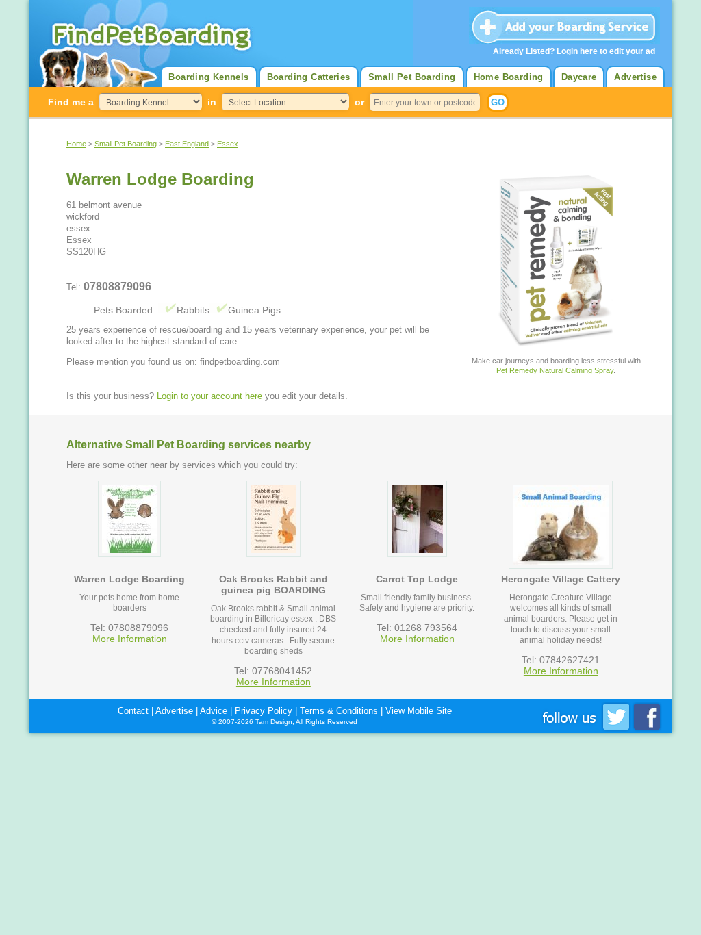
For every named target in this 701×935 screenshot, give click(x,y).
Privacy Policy (263, 711)
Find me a (71, 102)
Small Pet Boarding (412, 77)
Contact (133, 711)
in (211, 102)
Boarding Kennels (208, 77)
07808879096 (117, 286)
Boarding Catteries (308, 77)
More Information (129, 638)
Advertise (635, 77)
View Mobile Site (418, 711)
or (359, 102)
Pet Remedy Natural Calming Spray (554, 370)
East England (187, 144)
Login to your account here (209, 396)
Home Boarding (509, 77)
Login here (577, 51)
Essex (227, 144)
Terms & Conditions (339, 711)
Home (76, 144)
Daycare (579, 77)
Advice (213, 711)
